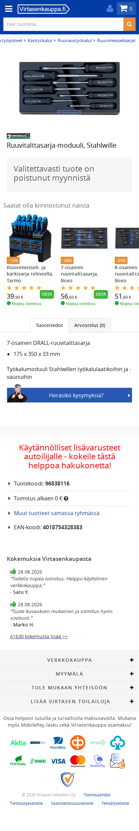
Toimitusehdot (97, 794)
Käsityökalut (40, 40)
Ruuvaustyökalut (75, 40)
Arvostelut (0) (89, 325)
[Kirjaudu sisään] (108, 8)
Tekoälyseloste (115, 803)
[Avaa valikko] (6, 8)
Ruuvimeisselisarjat (116, 40)
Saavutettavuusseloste (72, 803)
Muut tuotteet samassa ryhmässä (57, 513)
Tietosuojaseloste (26, 803)
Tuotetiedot (49, 325)
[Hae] (129, 24)
